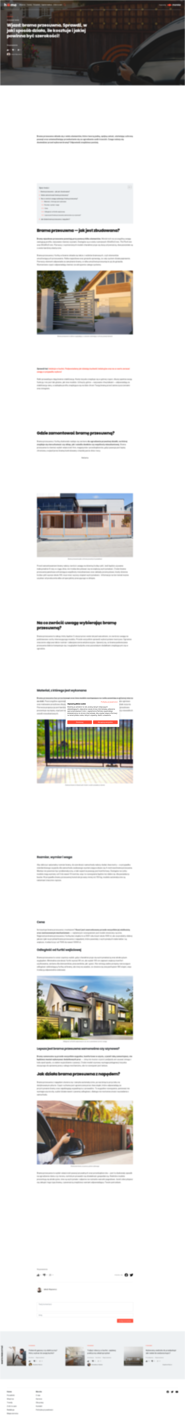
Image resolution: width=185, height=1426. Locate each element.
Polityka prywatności (109, 702)
